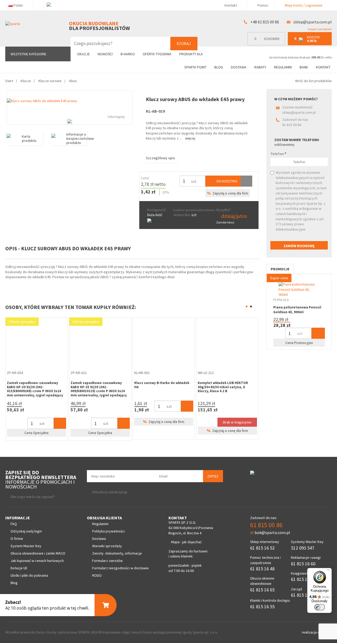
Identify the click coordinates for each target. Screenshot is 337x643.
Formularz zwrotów (107, 560)
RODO (97, 575)
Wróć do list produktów (313, 80)
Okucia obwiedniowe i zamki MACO (38, 553)
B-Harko (128, 54)
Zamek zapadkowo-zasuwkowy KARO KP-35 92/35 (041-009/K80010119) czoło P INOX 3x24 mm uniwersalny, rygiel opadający (99, 389)
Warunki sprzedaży (107, 546)
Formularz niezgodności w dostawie (120, 568)
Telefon (278, 153)
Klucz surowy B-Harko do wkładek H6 (161, 385)
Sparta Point (195, 67)
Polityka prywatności (108, 531)
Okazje (83, 54)
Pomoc (263, 5)
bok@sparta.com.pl (272, 532)
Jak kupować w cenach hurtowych (37, 560)
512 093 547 (302, 548)
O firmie (17, 538)
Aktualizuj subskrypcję (109, 492)
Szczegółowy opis (160, 158)
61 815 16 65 (262, 590)
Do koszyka (226, 181)
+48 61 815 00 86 (264, 21)
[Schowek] (246, 181)
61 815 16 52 (262, 548)
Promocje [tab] (280, 269)
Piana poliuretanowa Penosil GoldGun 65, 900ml (297, 309)
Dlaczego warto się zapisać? (33, 496)
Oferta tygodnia (157, 54)
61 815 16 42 (303, 579)
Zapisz (213, 476)
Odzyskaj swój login (26, 531)
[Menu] (328, 571)
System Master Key (26, 546)
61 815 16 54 (303, 595)
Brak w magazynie (237, 422)
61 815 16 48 (262, 569)
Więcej (190, 138)
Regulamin (283, 67)
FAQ (14, 523)
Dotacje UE (19, 568)
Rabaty (260, 67)
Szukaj (184, 43)
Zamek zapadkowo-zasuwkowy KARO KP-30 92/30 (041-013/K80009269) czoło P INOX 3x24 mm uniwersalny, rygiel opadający (35, 389)
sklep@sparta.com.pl (312, 21)
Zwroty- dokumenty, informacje (117, 553)
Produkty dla (191, 54)
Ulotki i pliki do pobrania (29, 575)
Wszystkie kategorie (28, 54)
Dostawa (238, 67)
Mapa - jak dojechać (186, 542)
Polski (18, 5)
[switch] (319, 607)
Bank (304, 67)
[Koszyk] (60, 423)
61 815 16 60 (303, 564)
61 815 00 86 (291, 124)
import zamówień (319, 29)
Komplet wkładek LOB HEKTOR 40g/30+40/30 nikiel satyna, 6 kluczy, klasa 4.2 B (223, 387)
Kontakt (231, 5)
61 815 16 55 (262, 607)
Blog (218, 67)
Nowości (105, 54)
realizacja (310, 632)
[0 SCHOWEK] (267, 44)
